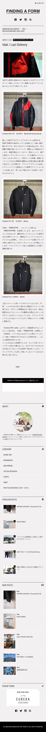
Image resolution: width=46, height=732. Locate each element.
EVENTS (6, 477)
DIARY (6, 482)
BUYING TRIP (8, 455)
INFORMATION (8, 460)
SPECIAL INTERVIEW (10, 471)
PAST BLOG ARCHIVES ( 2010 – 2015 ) (16, 488)
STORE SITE (40, 3)
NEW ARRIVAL (8, 466)
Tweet (17, 366)
